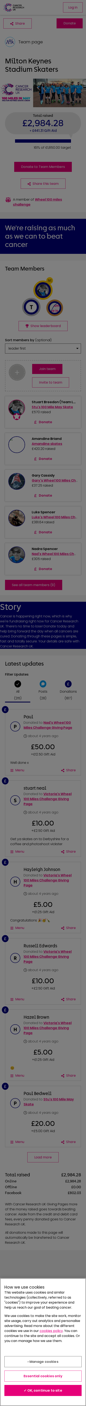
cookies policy (51, 1330)
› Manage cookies (43, 1361)
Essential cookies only (43, 1376)
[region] (43, 1342)
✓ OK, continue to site (43, 1390)
